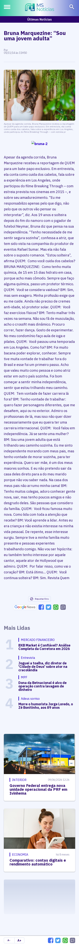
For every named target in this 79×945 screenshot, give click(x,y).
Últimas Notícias (39, 19)
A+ (19, 940)
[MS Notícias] (39, 8)
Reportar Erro (42, 598)
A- (8, 940)
